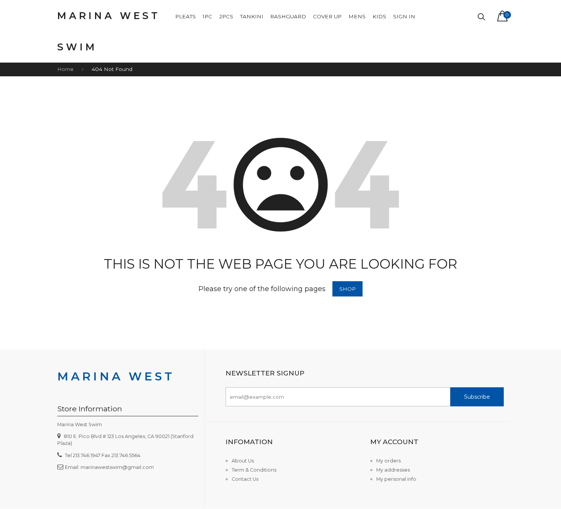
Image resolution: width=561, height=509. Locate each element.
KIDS (379, 16)
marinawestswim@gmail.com (117, 467)
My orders (388, 461)
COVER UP (327, 16)
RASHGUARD (288, 16)
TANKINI (251, 16)
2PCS (226, 16)
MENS (357, 16)
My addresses (393, 470)
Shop (347, 289)
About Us (243, 461)
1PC (207, 16)
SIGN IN (404, 16)
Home (65, 69)
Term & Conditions (254, 470)
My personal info (396, 479)
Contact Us (245, 479)
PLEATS (185, 16)
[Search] (481, 17)
